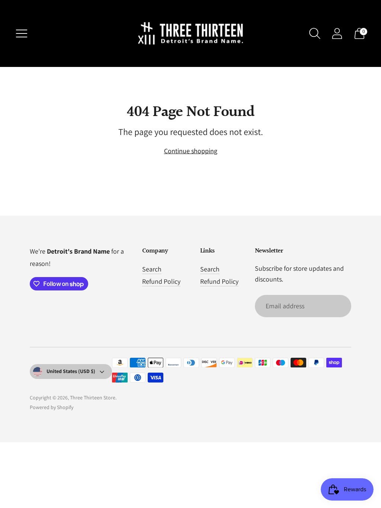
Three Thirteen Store (92, 397)
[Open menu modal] (21, 33)
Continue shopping (190, 151)
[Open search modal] (314, 33)
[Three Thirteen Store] (190, 33)
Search (151, 269)
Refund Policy (161, 281)
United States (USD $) (71, 371)
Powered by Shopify (51, 407)
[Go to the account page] (337, 33)
